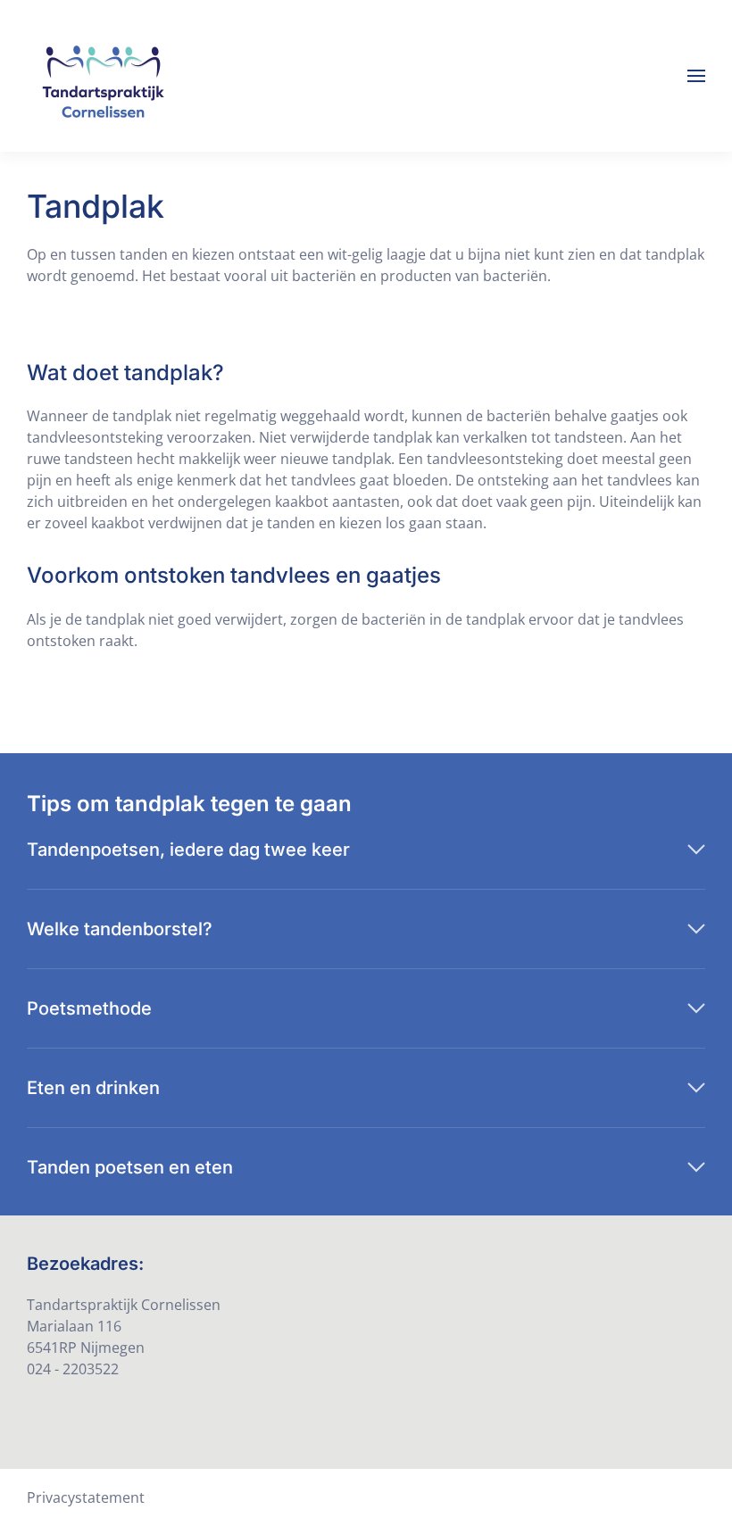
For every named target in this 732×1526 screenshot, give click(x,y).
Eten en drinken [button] (93, 1088)
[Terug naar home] (103, 76)
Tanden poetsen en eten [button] (130, 1167)
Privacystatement (86, 1497)
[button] (696, 76)
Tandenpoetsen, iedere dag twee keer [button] (188, 849)
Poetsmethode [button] (89, 1008)
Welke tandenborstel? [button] (119, 929)
